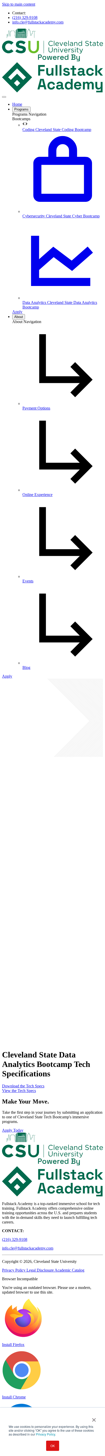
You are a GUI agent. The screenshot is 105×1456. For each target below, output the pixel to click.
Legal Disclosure (41, 1270)
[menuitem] (62, 126)
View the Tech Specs (19, 1090)
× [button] (94, 1418)
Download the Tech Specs (23, 1086)
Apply (17, 312)
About (18, 317)
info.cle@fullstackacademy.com (37, 22)
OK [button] (52, 1445)
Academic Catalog (69, 1270)
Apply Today (12, 1130)
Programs (21, 109)
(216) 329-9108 (24, 17)
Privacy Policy (45, 1434)
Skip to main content (18, 4)
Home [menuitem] (17, 104)
